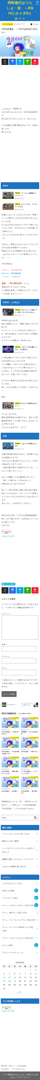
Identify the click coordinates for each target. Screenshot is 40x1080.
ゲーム (7, 945)
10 (4, 977)
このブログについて (11, 883)
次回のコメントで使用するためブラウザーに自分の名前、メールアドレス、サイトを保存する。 (20, 683)
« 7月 (19, 992)
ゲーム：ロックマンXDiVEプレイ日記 (17, 929)
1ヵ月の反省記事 (7, 24)
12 (15, 977)
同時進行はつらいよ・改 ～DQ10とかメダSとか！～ (20, 10)
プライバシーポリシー (12, 952)
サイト (4, 668)
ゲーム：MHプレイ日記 (14, 912)
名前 (4, 644)
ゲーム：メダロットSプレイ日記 (18, 905)
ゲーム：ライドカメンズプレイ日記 (18, 919)
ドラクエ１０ (10, 898)
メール (5, 656)
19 (15, 981)
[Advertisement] (20, 87)
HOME (5, 1066)
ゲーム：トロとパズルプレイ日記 (17, 938)
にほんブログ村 (8, 536)
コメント (6, 613)
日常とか (8, 890)
